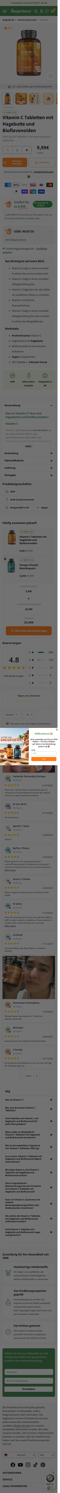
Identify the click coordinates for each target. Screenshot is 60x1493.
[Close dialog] (57, 729)
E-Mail (33, 750)
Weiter (44, 759)
